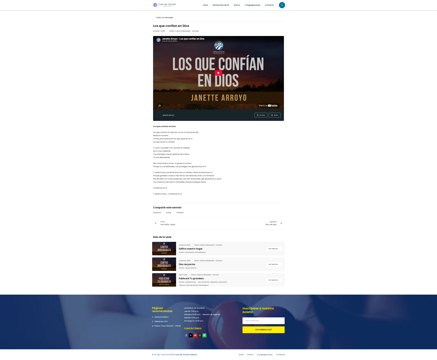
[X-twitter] (191, 335)
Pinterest (180, 212)
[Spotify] (204, 335)
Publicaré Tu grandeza (191, 278)
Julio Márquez (200, 252)
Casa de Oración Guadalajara (197, 285)
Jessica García (190, 268)
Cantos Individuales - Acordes (187, 31)
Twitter (168, 212)
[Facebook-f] (186, 335)
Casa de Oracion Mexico (185, 354)
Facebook (157, 212)
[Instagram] (200, 335)
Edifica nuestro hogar (191, 248)
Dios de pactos (187, 264)
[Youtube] (195, 335)
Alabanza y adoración (219, 282)
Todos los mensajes (164, 17)
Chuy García (189, 252)
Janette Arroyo (168, 115)
